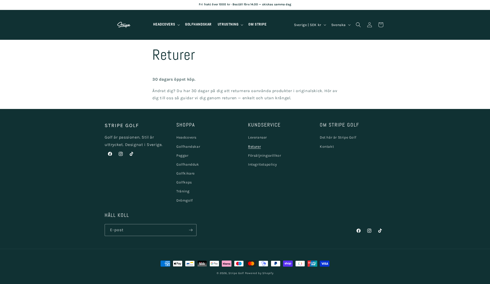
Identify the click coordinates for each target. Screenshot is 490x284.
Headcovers (186, 137)
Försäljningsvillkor (264, 155)
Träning (182, 191)
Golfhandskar (188, 146)
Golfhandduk (187, 164)
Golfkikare (185, 173)
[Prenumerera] (190, 230)
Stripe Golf (236, 273)
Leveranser (257, 137)
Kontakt (327, 146)
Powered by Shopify (259, 273)
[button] (166, 24)
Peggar (182, 155)
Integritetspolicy (262, 164)
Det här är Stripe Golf (338, 137)
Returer (254, 146)
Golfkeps (184, 182)
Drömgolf (184, 200)
